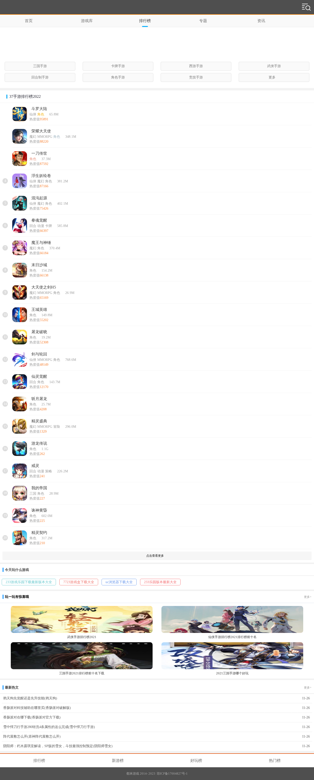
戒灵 (35, 466)
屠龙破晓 (39, 332)
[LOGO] (18, 7)
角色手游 (118, 77)
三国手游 (40, 66)
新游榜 (118, 760)
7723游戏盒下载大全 (78, 582)
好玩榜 (196, 760)
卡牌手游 (118, 66)
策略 (48, 471)
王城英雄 (39, 309)
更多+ (308, 597)
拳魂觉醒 (39, 220)
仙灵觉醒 (39, 376)
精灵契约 (39, 532)
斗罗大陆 (39, 109)
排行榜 (145, 21)
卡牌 (48, 226)
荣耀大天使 (41, 131)
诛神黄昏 (39, 510)
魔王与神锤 (41, 242)
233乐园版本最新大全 (160, 582)
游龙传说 (39, 443)
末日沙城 (39, 265)
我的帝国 (39, 488)
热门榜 (275, 760)
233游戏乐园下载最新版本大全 (29, 582)
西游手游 (196, 66)
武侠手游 (274, 66)
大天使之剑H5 (43, 287)
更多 (272, 77)
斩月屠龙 (39, 399)
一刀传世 (39, 153)
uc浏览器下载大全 (119, 582)
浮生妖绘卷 (41, 176)
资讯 (261, 21)
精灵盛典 (39, 421)
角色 (40, 114)
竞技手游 (196, 77)
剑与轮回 (39, 354)
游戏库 (87, 21)
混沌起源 (39, 198)
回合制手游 (40, 77)
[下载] (307, 115)
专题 (203, 21)
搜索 (306, 8)
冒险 (56, 426)
